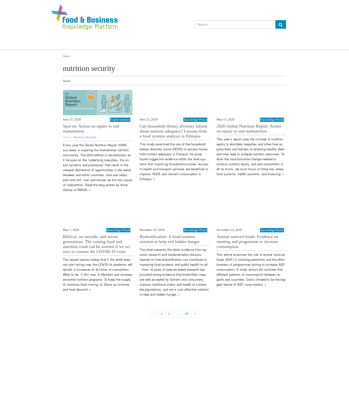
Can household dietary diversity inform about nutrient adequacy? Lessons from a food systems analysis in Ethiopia (173, 131)
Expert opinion (120, 119)
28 (186, 313)
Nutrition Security (85, 137)
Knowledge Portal (195, 119)
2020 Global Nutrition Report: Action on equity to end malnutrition (249, 128)
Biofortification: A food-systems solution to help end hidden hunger (170, 239)
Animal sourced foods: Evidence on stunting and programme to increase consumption (247, 241)
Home (66, 56)
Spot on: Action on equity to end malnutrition (91, 128)
